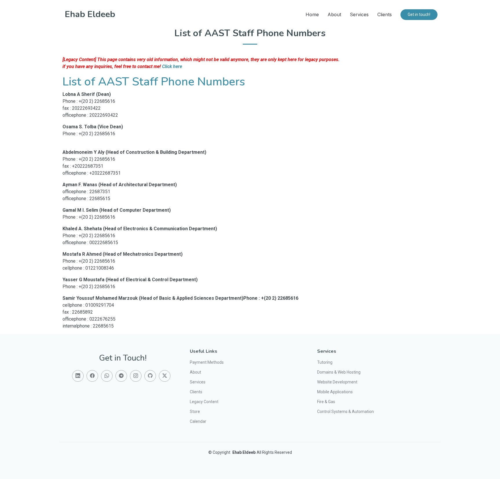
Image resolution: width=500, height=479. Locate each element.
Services (359, 14)
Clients (384, 14)
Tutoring (324, 362)
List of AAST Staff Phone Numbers (153, 81)
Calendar (198, 421)
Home (312, 14)
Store (195, 411)
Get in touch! (419, 14)
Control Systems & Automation (345, 411)
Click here (172, 66)
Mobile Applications (335, 392)
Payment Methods (207, 362)
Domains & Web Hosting (339, 372)
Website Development (337, 382)
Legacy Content (204, 402)
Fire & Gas (326, 402)
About (334, 14)
